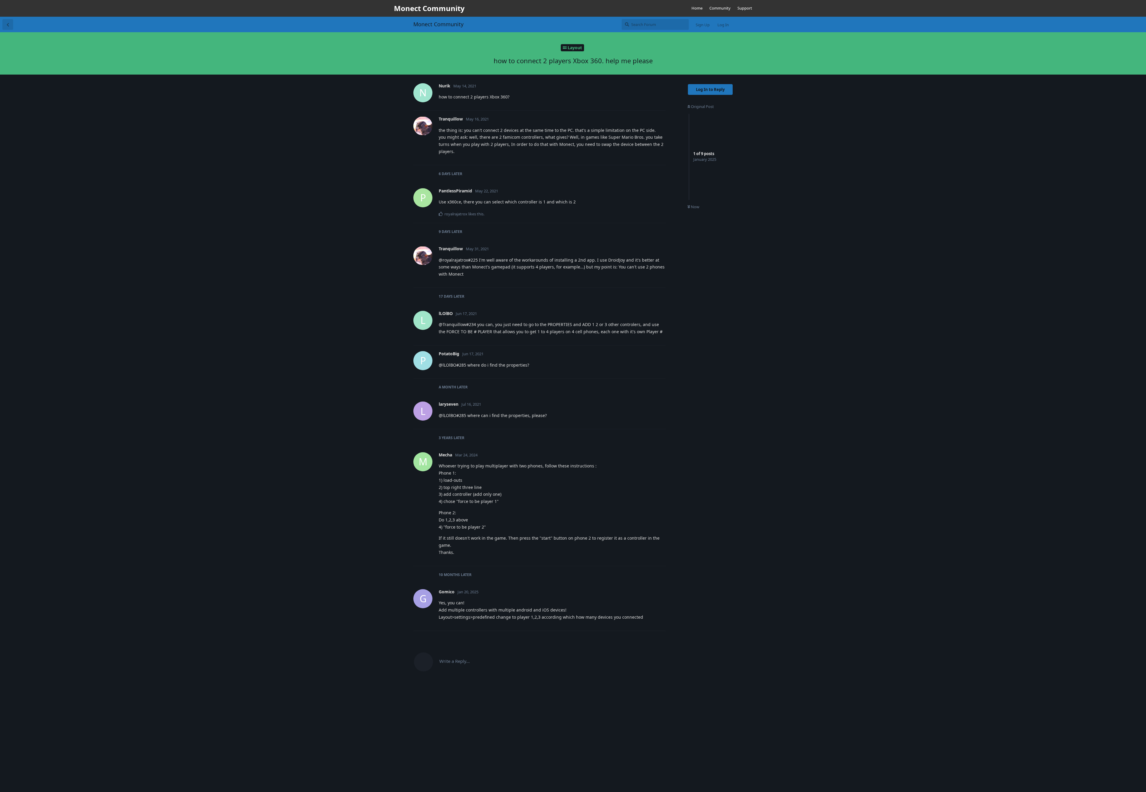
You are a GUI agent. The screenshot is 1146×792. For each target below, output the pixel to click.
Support (744, 8)
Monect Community (438, 24)
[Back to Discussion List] (7, 24)
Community (720, 8)
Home (697, 8)
